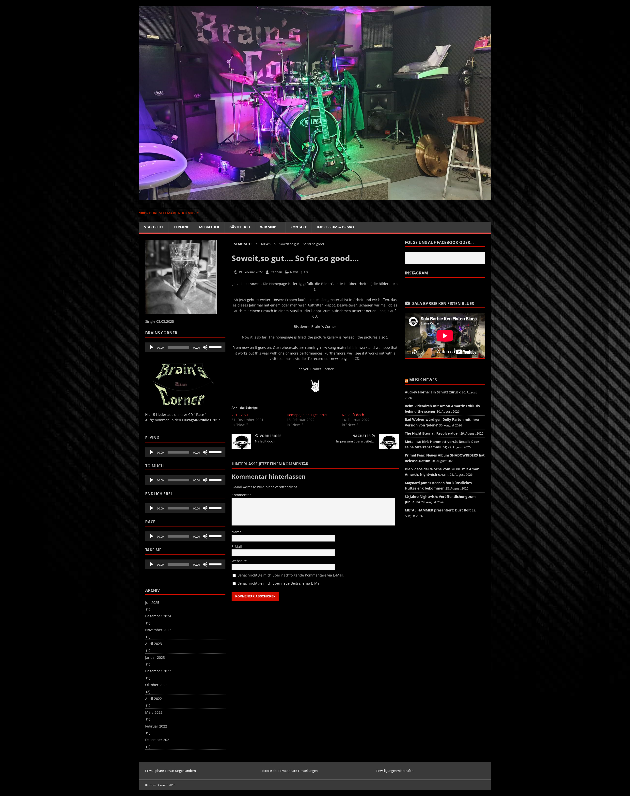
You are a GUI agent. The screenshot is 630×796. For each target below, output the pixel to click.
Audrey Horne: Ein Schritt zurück (433, 392)
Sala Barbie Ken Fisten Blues (443, 303)
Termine (181, 227)
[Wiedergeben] (151, 347)
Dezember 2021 (158, 739)
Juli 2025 (152, 602)
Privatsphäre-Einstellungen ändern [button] (170, 770)
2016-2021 (240, 414)
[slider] (216, 346)
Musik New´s (423, 380)
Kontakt (298, 227)
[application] (185, 347)
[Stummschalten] (205, 347)
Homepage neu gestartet (307, 414)
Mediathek (209, 227)
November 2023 (158, 629)
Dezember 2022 (158, 671)
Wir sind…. (270, 227)
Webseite (239, 561)
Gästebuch (239, 227)
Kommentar (241, 494)
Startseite (154, 227)
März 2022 (153, 712)
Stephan (276, 272)
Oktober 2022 (156, 684)
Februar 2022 (156, 726)
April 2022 (153, 698)
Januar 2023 (155, 657)
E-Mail (237, 546)
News (294, 272)
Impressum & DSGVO (335, 227)
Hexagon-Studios (196, 420)
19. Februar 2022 (250, 272)
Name (236, 532)
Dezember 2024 (158, 616)
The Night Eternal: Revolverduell (432, 433)
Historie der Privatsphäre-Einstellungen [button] (289, 770)
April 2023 (153, 643)
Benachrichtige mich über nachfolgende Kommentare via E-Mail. (290, 575)
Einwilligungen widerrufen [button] (394, 770)
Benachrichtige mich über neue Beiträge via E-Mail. (279, 583)
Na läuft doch (353, 414)
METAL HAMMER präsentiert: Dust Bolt (438, 510)
